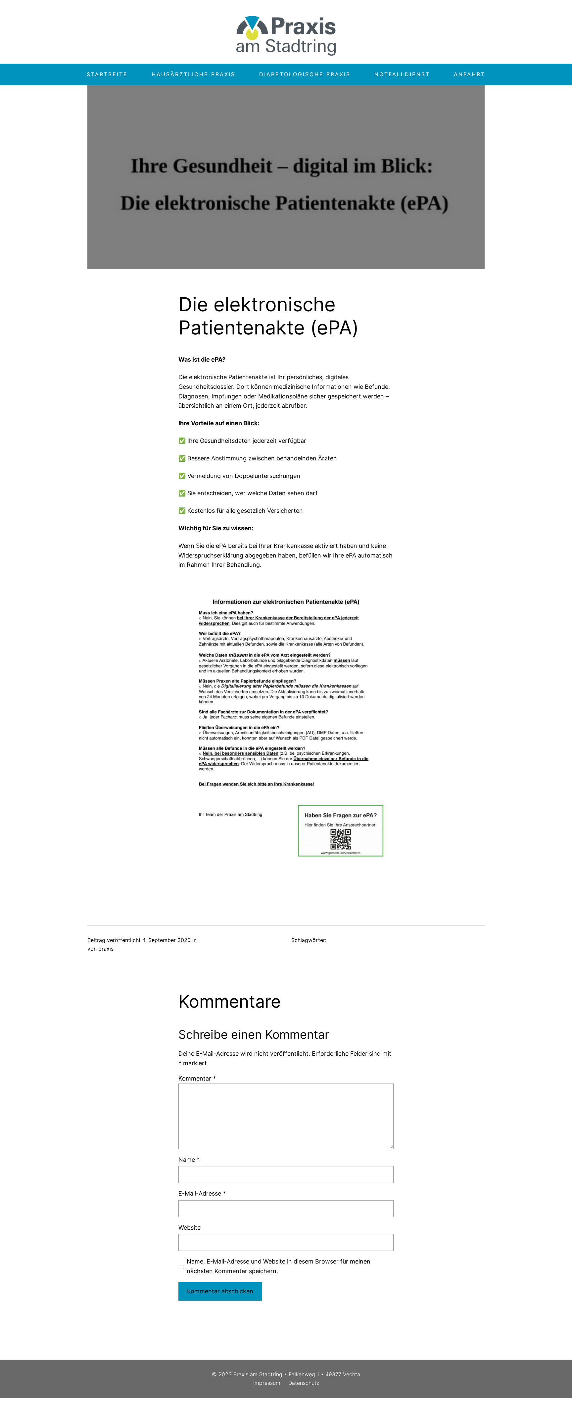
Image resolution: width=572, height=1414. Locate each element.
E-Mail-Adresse (202, 1193)
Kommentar (197, 1078)
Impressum (266, 1383)
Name (189, 1159)
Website (189, 1227)
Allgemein (210, 940)
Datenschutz (303, 1383)
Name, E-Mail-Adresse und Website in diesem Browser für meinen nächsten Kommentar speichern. (278, 1266)
